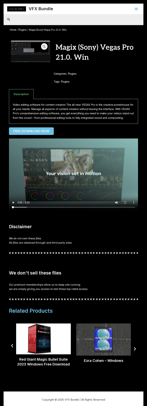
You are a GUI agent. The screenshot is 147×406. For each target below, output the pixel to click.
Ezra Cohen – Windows (103, 360)
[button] (44, 46)
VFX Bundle (41, 8)
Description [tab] (21, 94)
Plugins (22, 29)
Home (13, 29)
